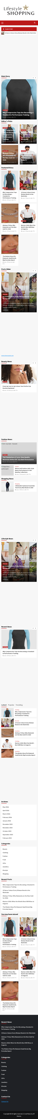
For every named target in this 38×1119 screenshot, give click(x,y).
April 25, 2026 (11, 162)
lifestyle (5, 110)
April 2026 (6, 810)
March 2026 (6, 814)
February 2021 (7, 838)
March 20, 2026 (11, 262)
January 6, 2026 (12, 462)
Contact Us (4, 1101)
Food (4, 859)
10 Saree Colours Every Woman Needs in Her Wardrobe (28, 194)
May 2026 (6, 807)
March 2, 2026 (23, 489)
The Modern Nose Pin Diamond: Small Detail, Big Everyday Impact (9, 258)
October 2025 (7, 831)
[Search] (35, 22)
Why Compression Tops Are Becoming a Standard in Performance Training (9, 134)
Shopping (17, 483)
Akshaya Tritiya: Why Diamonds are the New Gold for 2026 (9, 227)
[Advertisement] (19, 55)
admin (5, 117)
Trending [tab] (19, 705)
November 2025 (8, 827)
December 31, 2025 (24, 474)
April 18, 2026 (29, 162)
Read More (5, 310)
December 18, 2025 (12, 301)
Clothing (5, 128)
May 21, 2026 (11, 141)
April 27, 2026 (11, 117)
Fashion (5, 455)
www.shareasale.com (7, 355)
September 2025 (8, 834)
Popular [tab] (11, 705)
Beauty (5, 381)
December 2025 (8, 824)
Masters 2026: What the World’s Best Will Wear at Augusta (28, 227)
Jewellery (5, 151)
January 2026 (7, 821)
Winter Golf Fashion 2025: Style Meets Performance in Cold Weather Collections (24, 470)
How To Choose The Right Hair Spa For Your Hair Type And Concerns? (18, 298)
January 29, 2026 (12, 390)
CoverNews (27, 1114)
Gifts (4, 863)
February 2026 (7, 817)
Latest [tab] (4, 705)
